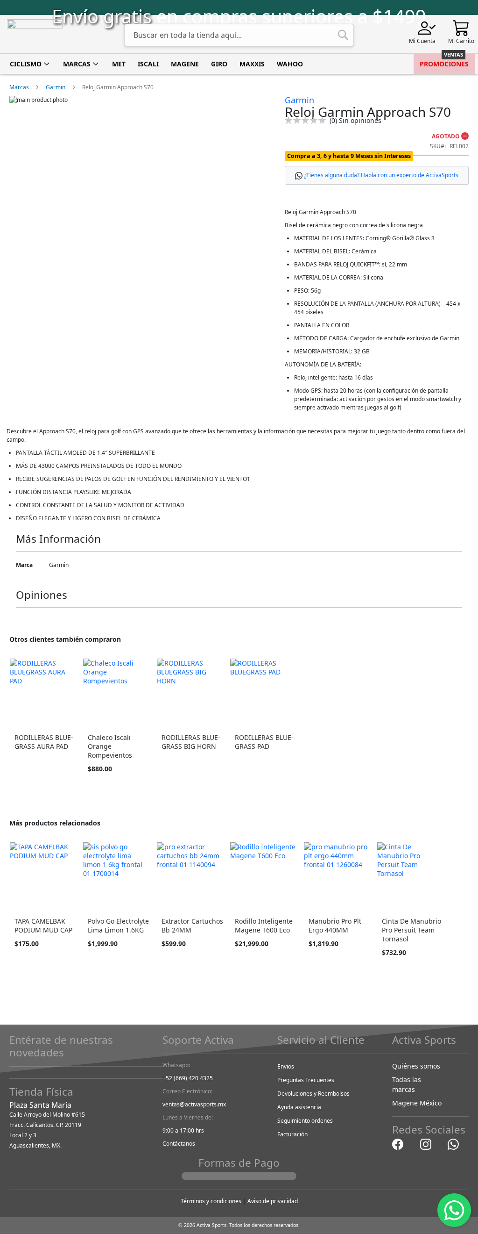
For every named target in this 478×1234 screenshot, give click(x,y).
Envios (285, 1066)
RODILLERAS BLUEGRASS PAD (264, 742)
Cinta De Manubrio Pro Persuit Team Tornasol (411, 930)
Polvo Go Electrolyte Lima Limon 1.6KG (118, 925)
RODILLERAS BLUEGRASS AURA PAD (43, 742)
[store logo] (35, 34)
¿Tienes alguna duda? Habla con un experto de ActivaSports (381, 175)
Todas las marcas (406, 1084)
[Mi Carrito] (461, 27)
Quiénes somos (416, 1066)
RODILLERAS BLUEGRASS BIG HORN (191, 742)
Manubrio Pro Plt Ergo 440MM (335, 925)
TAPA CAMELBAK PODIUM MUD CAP (43, 925)
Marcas (19, 87)
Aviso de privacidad (272, 1201)
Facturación (292, 1134)
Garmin (55, 87)
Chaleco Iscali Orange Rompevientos (110, 746)
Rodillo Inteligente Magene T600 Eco (264, 925)
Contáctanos (178, 1144)
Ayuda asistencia (299, 1107)
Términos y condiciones (211, 1201)
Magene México (417, 1102)
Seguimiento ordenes (305, 1121)
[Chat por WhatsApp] (453, 1144)
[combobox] (239, 35)
